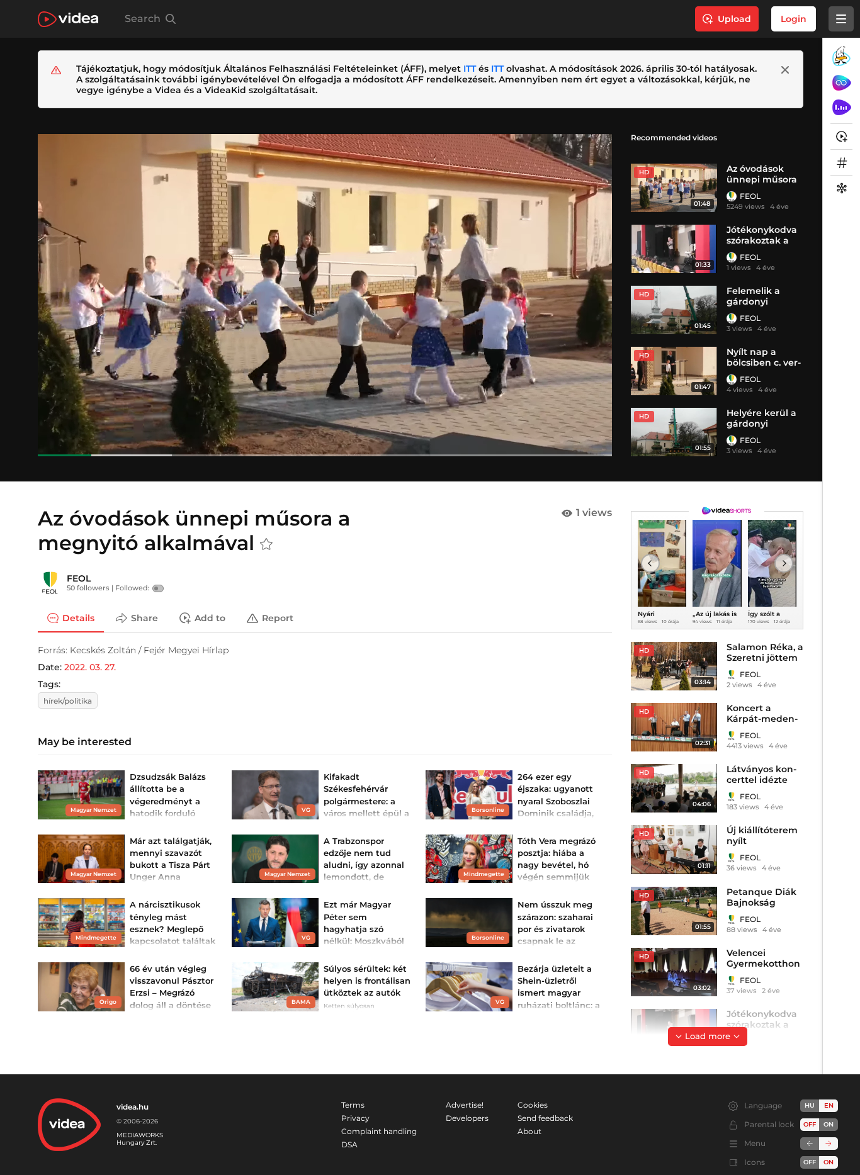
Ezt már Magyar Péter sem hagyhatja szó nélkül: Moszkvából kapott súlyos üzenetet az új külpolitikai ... (364, 940)
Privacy (355, 1118)
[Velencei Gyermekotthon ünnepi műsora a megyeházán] (674, 972)
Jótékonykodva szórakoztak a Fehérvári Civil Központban (762, 245)
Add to (210, 618)
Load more (707, 1036)
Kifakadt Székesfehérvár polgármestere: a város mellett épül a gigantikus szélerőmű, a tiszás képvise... (366, 813)
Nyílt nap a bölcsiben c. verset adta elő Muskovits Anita (764, 368)
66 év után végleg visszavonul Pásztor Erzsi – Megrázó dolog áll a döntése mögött (171, 993)
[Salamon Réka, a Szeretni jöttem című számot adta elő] (674, 666)
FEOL (750, 196)
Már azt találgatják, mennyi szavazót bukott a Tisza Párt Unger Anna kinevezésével (171, 865)
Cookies (533, 1105)
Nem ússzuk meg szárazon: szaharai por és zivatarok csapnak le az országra (555, 928)
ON (828, 1124)
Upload (734, 19)
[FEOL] (732, 196)
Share (144, 618)
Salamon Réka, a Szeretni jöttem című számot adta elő (765, 663)
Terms (353, 1105)
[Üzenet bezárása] (785, 70)
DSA (349, 1144)
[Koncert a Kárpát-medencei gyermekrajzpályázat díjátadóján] (674, 727)
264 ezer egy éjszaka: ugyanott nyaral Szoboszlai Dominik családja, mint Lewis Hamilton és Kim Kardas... (556, 813)
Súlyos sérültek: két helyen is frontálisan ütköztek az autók (367, 981)
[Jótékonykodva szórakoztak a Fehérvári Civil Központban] (674, 249)
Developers (467, 1118)
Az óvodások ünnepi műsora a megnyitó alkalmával (762, 184)
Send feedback (545, 1118)
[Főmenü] (841, 18)
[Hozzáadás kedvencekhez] (266, 544)
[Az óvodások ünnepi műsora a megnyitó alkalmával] (674, 188)
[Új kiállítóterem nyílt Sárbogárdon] (674, 849)
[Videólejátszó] (325, 294)
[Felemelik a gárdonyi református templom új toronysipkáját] (674, 310)
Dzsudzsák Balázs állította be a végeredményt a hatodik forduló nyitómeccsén (168, 801)
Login (793, 19)
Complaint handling (379, 1131)
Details (78, 618)
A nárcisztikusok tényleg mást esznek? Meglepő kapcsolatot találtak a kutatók (172, 928)
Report (277, 618)
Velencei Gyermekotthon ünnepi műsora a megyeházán (763, 969)
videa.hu (132, 1106)
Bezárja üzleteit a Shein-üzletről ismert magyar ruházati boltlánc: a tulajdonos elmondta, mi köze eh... (559, 1005)
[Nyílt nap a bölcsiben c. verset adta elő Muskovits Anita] (674, 371)
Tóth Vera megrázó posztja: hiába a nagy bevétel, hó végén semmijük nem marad (557, 865)
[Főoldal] (68, 19)
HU (810, 1105)
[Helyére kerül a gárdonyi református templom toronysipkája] (674, 432)
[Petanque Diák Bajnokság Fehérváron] (674, 911)
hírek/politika (67, 701)
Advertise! (465, 1105)
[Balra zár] (809, 1143)
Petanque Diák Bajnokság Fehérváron (761, 902)
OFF (809, 1162)
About (529, 1131)
